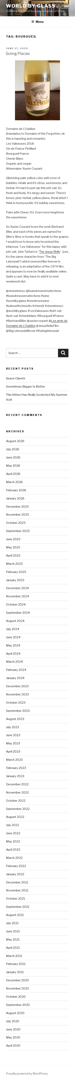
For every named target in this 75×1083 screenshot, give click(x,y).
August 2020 (15, 1013)
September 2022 (18, 809)
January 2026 (15, 498)
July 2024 (12, 629)
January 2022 (15, 874)
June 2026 (13, 457)
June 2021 (13, 931)
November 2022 (17, 792)
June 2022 (13, 833)
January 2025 (15, 580)
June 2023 (13, 735)
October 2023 (15, 702)
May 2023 (13, 743)
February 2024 (16, 670)
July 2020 (12, 1021)
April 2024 (13, 653)
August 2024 (15, 621)
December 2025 (17, 506)
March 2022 (14, 858)
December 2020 (17, 980)
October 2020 (16, 996)
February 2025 (16, 572)
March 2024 (14, 661)
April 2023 (13, 751)
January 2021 (15, 972)
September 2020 (18, 1005)
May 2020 (13, 1037)
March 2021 (14, 956)
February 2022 (16, 866)
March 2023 (14, 760)
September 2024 (18, 613)
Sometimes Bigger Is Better (25, 386)
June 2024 (13, 637)
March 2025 (14, 564)
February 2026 (16, 490)
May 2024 (13, 645)
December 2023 (17, 686)
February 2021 (16, 964)
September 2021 (17, 907)
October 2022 (15, 801)
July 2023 (12, 727)
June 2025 (13, 539)
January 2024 (15, 678)
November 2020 (17, 988)
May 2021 (13, 939)
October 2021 (15, 898)
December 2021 (17, 882)
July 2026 (12, 449)
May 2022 (13, 841)
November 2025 (17, 514)
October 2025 (16, 523)
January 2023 (15, 776)
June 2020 (13, 1029)
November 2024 (17, 596)
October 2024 (16, 604)
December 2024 (17, 588)
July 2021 (12, 923)
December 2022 (17, 784)
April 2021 (13, 948)
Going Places (18, 53)
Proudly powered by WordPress (27, 1073)
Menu (40, 21)
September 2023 (18, 711)
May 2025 (13, 547)
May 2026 (13, 465)
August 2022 (15, 817)
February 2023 (16, 768)
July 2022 (12, 825)
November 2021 (17, 890)
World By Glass (30, 6)
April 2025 (13, 555)
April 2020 (13, 1045)
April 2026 (13, 474)
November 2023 (17, 694)
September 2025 (18, 531)
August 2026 (15, 441)
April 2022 (13, 849)
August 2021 (15, 915)
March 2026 (14, 482)
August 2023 (15, 719)
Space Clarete (15, 378)
